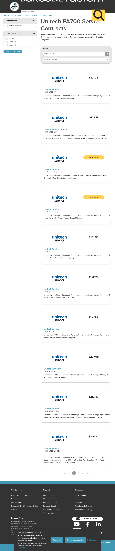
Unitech (11, 15)
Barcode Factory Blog (83, 510)
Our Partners (16, 502)
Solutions (78, 502)
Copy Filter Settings (12, 51)
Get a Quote (93, 157)
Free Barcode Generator (84, 506)
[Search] (98, 15)
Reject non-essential (75, 540)
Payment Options (50, 502)
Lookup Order (80, 495)
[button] (34, 33)
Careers (14, 510)
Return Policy (48, 495)
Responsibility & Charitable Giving (24, 506)
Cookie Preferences (51, 510)
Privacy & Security (50, 506)
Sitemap (78, 499)
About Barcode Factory (20, 495)
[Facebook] (87, 524)
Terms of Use (48, 513)
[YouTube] (76, 524)
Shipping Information (51, 499)
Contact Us (15, 499)
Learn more (21, 548)
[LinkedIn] (98, 524)
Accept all (57, 540)
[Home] (4, 15)
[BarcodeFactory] (14, 6)
